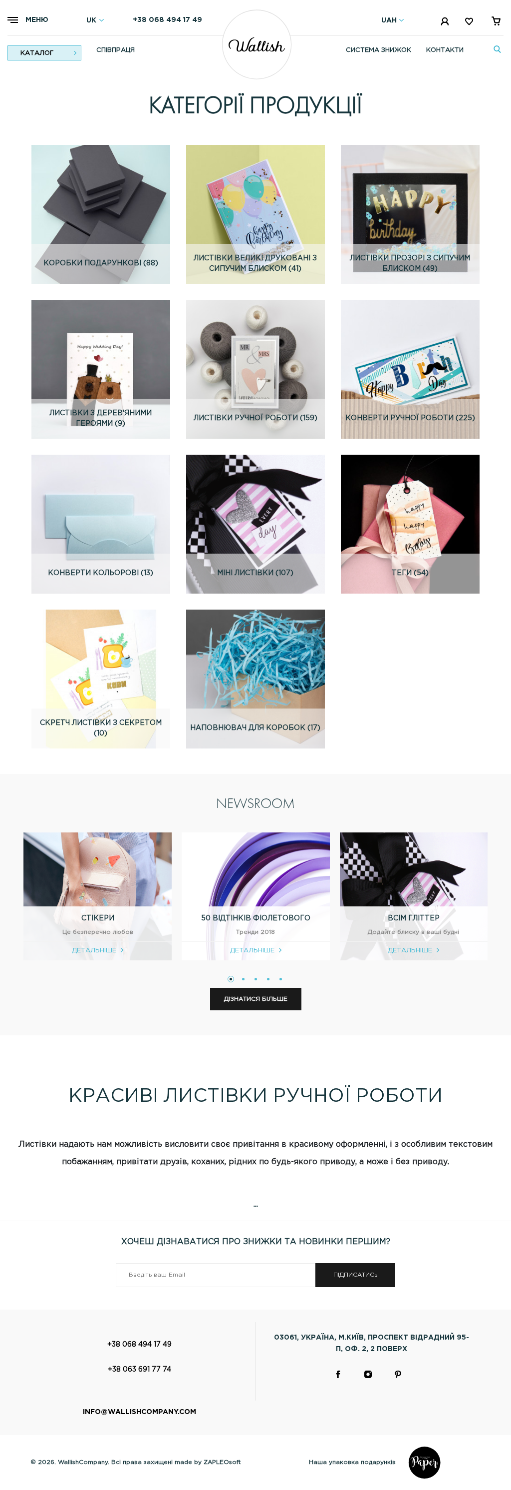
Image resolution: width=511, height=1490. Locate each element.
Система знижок (378, 50)
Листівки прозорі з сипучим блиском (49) (410, 263)
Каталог (36, 53)
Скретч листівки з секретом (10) (101, 728)
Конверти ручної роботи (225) (410, 418)
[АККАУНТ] (446, 23)
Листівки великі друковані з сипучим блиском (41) (255, 263)
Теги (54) (410, 573)
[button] (231, 979)
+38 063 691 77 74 (139, 1370)
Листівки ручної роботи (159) (255, 418)
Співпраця (115, 50)
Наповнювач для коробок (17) (255, 728)
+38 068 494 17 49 (167, 20)
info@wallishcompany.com (139, 1412)
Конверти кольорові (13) (100, 573)
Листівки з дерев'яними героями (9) (100, 418)
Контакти (445, 50)
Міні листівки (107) (255, 573)
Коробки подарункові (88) (100, 263)
